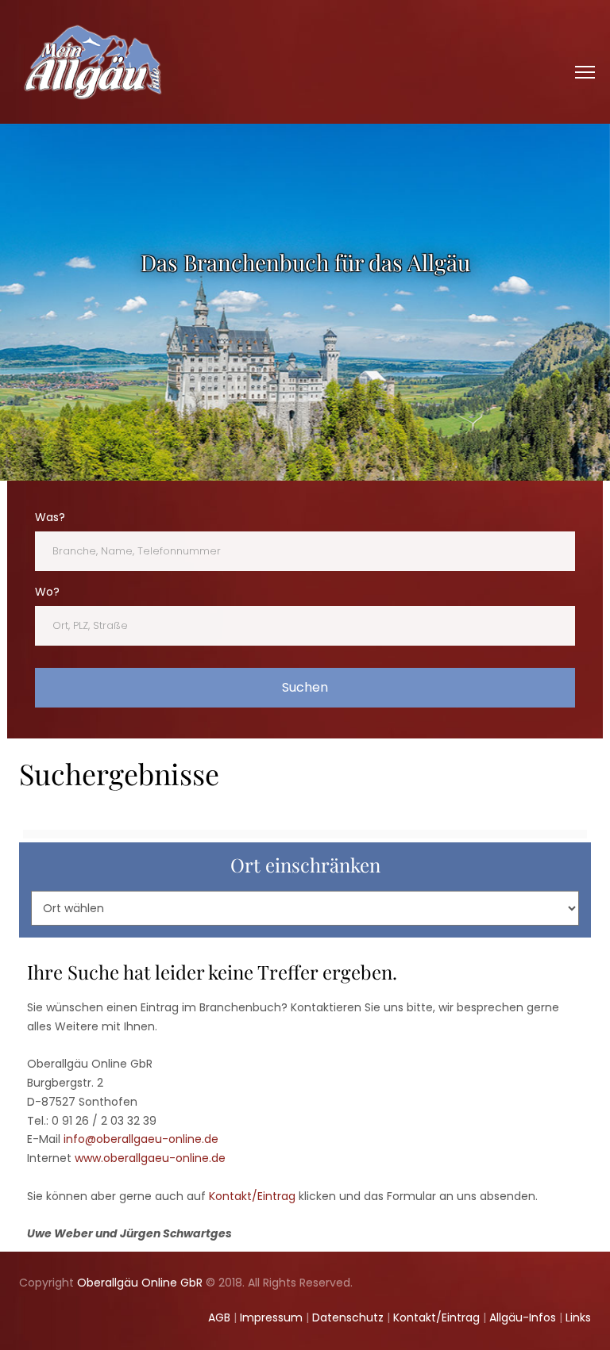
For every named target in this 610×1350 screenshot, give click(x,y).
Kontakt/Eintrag (252, 1196)
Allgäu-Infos (522, 1317)
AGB (219, 1317)
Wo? (47, 592)
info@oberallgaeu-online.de (141, 1139)
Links (578, 1317)
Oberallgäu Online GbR (140, 1283)
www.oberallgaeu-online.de (150, 1158)
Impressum (271, 1317)
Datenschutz (348, 1317)
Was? (50, 517)
